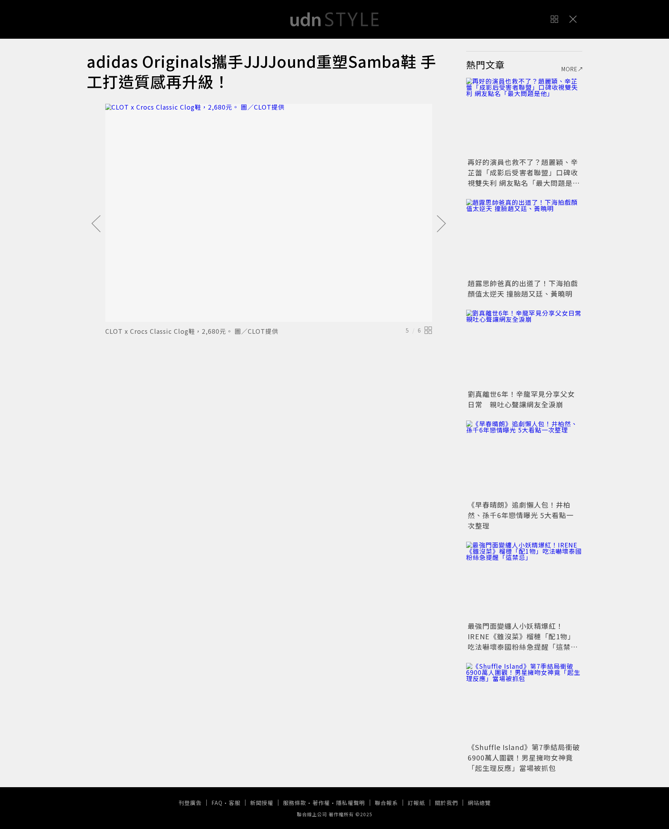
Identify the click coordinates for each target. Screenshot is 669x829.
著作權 (321, 802)
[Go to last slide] (96, 224)
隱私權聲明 (350, 802)
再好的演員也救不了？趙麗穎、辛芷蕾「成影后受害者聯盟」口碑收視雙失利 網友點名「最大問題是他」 (523, 177)
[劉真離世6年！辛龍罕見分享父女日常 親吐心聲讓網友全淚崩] (524, 348)
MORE (569, 69)
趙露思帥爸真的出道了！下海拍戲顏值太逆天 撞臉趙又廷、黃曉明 (523, 288)
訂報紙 (416, 803)
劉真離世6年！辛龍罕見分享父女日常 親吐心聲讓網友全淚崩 (521, 399)
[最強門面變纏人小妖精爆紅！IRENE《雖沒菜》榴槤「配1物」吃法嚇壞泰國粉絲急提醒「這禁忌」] (524, 580)
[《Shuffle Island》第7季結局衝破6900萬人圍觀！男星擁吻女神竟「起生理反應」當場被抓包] (524, 701)
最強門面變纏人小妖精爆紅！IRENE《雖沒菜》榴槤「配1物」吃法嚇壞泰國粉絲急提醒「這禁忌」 (521, 641)
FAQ (217, 802)
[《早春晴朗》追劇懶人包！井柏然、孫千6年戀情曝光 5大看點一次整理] (524, 459)
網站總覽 (479, 803)
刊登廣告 (190, 803)
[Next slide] (441, 224)
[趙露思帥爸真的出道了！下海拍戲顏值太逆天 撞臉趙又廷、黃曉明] (524, 237)
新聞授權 (261, 803)
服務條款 (294, 802)
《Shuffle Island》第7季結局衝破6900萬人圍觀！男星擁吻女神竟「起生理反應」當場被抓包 (524, 757)
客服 (234, 802)
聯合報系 (386, 803)
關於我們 (446, 803)
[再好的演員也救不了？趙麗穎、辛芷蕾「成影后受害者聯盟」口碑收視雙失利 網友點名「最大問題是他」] (524, 116)
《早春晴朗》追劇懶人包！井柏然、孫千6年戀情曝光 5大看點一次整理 (521, 514)
